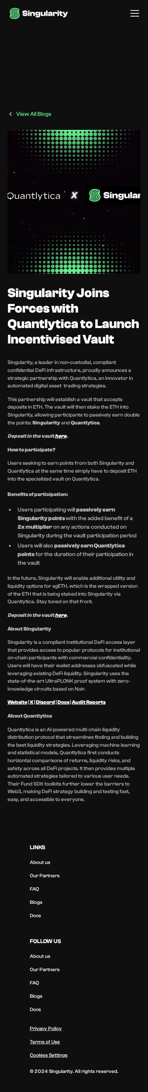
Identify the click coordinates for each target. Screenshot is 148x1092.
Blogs (36, 902)
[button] (133, 13)
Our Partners (45, 876)
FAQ (34, 889)
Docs (35, 916)
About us (40, 862)
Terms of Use (45, 1042)
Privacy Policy (46, 1029)
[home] (39, 13)
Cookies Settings (49, 1055)
